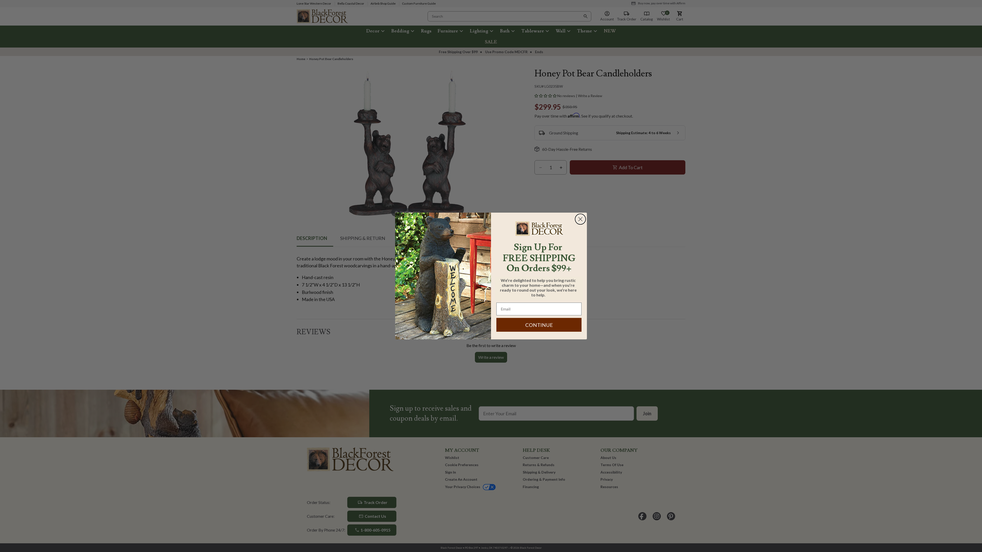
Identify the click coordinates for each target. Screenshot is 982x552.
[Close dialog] (580, 219)
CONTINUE (539, 325)
